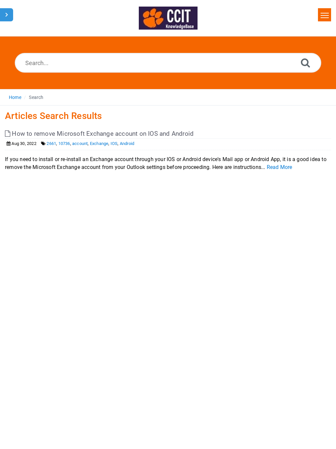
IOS (114, 143)
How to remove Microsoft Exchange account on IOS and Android (102, 133)
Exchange (99, 143)
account (80, 143)
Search (36, 97)
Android (127, 143)
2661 (51, 143)
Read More (279, 167)
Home (15, 97)
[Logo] (168, 18)
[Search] (305, 62)
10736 (64, 143)
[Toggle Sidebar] (6, 14)
